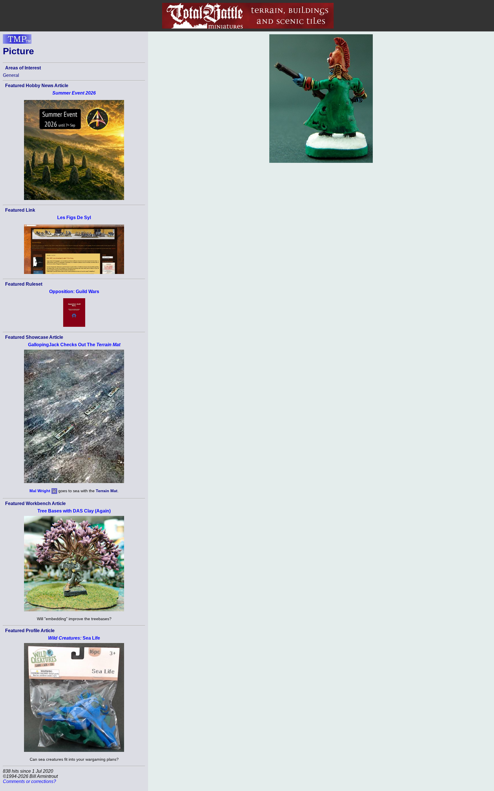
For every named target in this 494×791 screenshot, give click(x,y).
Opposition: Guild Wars (74, 291)
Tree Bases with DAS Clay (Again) (74, 510)
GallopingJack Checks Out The (74, 344)
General (11, 75)
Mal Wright (39, 490)
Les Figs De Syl (74, 217)
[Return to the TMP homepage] (17, 40)
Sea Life (74, 638)
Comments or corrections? (29, 781)
